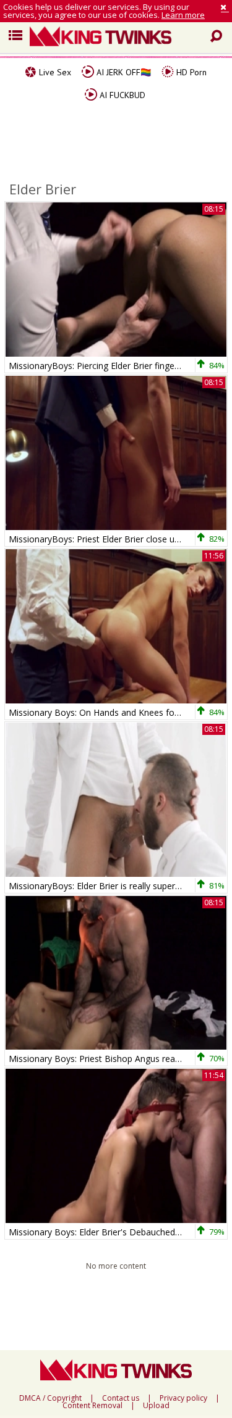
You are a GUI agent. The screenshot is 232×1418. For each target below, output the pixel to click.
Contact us (120, 1398)
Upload (156, 1405)
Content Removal (92, 1405)
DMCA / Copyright (50, 1398)
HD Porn (190, 72)
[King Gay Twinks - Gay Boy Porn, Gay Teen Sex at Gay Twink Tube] (121, 37)
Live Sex (54, 72)
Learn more (183, 14)
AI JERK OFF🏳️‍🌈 (122, 72)
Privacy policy (183, 1398)
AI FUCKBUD (121, 95)
